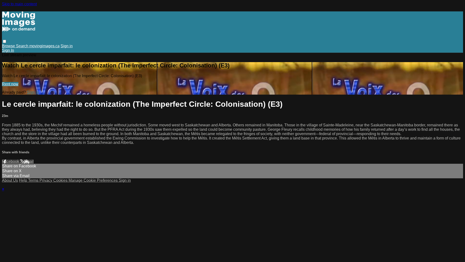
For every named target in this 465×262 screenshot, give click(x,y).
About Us (10, 180)
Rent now (10, 84)
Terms (33, 180)
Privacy (46, 180)
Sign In (8, 50)
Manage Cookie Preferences (94, 180)
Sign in (67, 46)
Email (29, 161)
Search (22, 46)
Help (23, 180)
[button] (4, 41)
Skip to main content (19, 4)
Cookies (61, 180)
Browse (9, 46)
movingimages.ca (44, 46)
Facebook (11, 161)
